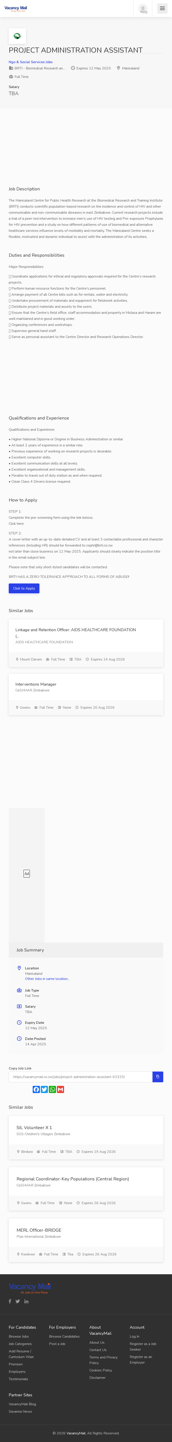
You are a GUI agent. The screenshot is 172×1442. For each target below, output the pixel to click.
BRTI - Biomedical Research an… (39, 68)
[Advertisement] (86, 154)
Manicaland (130, 68)
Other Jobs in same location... (47, 978)
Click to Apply (24, 588)
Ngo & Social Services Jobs (31, 62)
